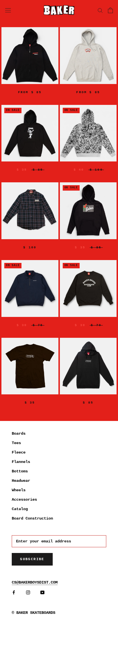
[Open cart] (110, 10)
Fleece (18, 452)
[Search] (100, 10)
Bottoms (20, 471)
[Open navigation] (8, 10)
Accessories (24, 499)
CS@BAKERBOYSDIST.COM (35, 582)
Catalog (20, 509)
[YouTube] (42, 592)
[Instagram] (28, 592)
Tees (16, 443)
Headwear (21, 480)
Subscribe (32, 559)
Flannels (21, 462)
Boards (18, 433)
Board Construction (32, 518)
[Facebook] (14, 592)
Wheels (18, 490)
